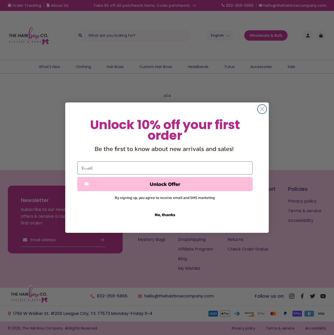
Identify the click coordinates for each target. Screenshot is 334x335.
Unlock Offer (165, 184)
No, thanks (165, 214)
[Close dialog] (262, 109)
